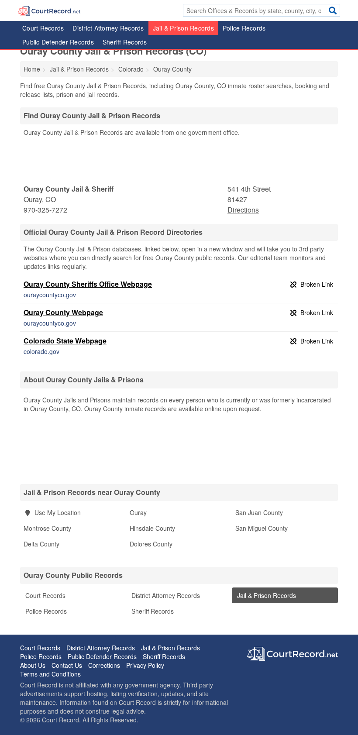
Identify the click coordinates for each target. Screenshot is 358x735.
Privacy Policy (145, 665)
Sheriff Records (125, 42)
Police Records (244, 28)
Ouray (138, 512)
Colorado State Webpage (65, 341)
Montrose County (47, 528)
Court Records (43, 28)
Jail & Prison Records (183, 28)
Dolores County (151, 543)
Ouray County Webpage (63, 312)
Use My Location (57, 512)
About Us (32, 665)
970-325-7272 (45, 210)
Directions (243, 210)
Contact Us (67, 665)
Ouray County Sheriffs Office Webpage (88, 284)
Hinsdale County (152, 528)
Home (32, 69)
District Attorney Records (108, 28)
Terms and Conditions (50, 674)
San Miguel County (261, 528)
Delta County (41, 543)
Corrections (104, 665)
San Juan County (259, 512)
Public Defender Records (58, 42)
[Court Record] (49, 10)
